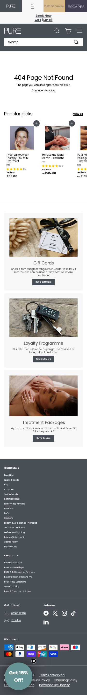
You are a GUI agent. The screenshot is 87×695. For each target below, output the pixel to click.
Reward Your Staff (13, 562)
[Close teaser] (33, 661)
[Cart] (68, 31)
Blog (6, 484)
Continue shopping (43, 90)
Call (38, 19)
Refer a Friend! (12, 498)
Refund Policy (39, 680)
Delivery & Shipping (14, 532)
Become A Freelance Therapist (20, 522)
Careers (8, 518)
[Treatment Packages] (43, 395)
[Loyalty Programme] (43, 317)
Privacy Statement (14, 537)
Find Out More (43, 359)
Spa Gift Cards (11, 480)
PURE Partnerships (14, 567)
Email (47, 19)
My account (10, 546)
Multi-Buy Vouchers (15, 581)
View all (78, 114)
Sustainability (11, 586)
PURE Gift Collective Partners (19, 572)
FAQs (6, 513)
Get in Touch (11, 494)
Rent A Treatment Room (17, 591)
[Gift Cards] (43, 237)
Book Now (43, 15)
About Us (9, 489)
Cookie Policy (11, 541)
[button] (15, 169)
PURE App (9, 508)
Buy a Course (43, 438)
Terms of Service (52, 675)
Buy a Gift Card (43, 282)
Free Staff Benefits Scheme (18, 576)
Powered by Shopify (54, 685)
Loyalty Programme (14, 503)
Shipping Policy (65, 680)
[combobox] (43, 42)
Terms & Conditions (14, 527)
